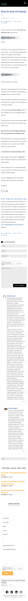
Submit (7, 573)
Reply (23, 401)
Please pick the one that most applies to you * (12, 537)
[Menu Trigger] (25, 3)
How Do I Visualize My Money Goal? (13, 474)
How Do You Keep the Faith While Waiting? (13, 483)
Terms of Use (22, 595)
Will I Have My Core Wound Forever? (12, 491)
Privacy (7, 597)
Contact (20, 597)
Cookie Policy (14, 597)
